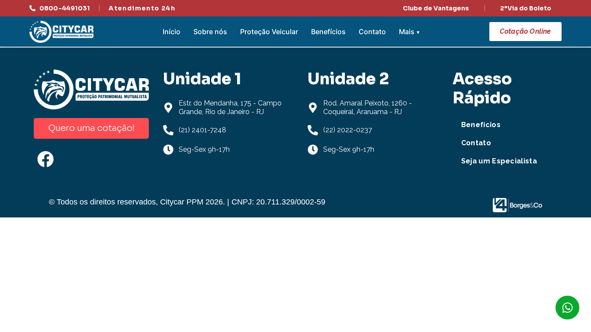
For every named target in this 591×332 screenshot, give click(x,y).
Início (171, 31)
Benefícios (328, 31)
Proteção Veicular (269, 31)
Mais (406, 31)
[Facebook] (45, 159)
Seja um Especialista (499, 161)
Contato (372, 31)
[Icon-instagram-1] (79, 159)
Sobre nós (210, 31)
